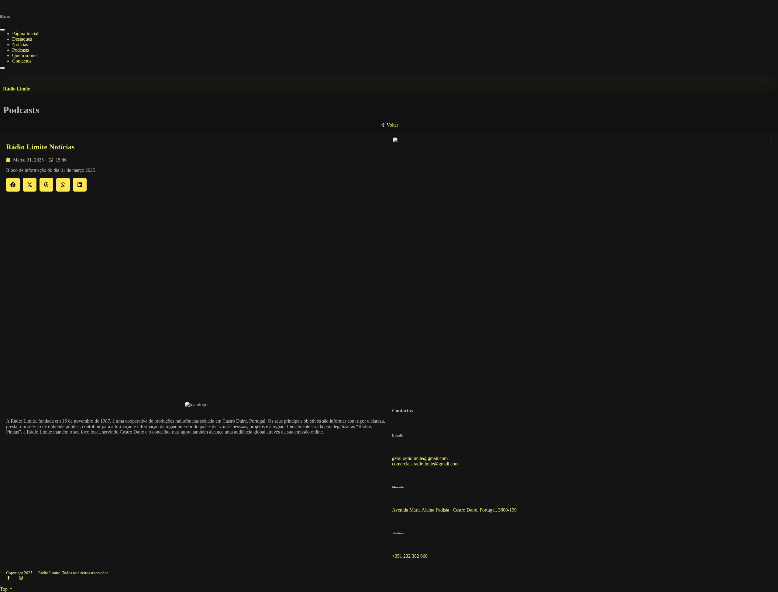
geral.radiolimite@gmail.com (420, 458)
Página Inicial (25, 33)
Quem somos (24, 55)
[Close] (2, 30)
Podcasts (20, 50)
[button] (13, 185)
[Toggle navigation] (2, 68)
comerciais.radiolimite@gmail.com (425, 463)
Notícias (20, 44)
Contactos (21, 60)
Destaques (22, 39)
